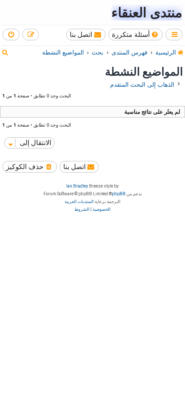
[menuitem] (135, 34)
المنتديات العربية (79, 201)
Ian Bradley (77, 186)
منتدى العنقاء (146, 13)
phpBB (119, 193)
